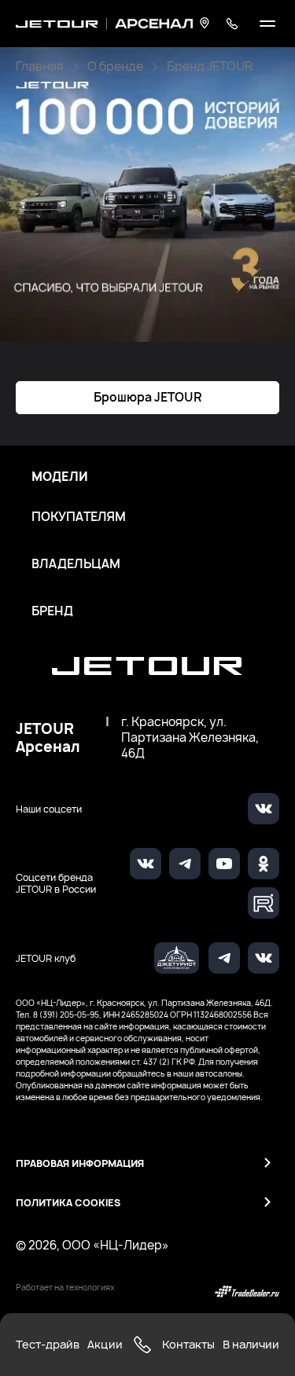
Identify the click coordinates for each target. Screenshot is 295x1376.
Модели (59, 477)
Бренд (52, 611)
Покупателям (78, 517)
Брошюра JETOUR (147, 397)
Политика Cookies (68, 1202)
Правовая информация (80, 1163)
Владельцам (75, 564)
